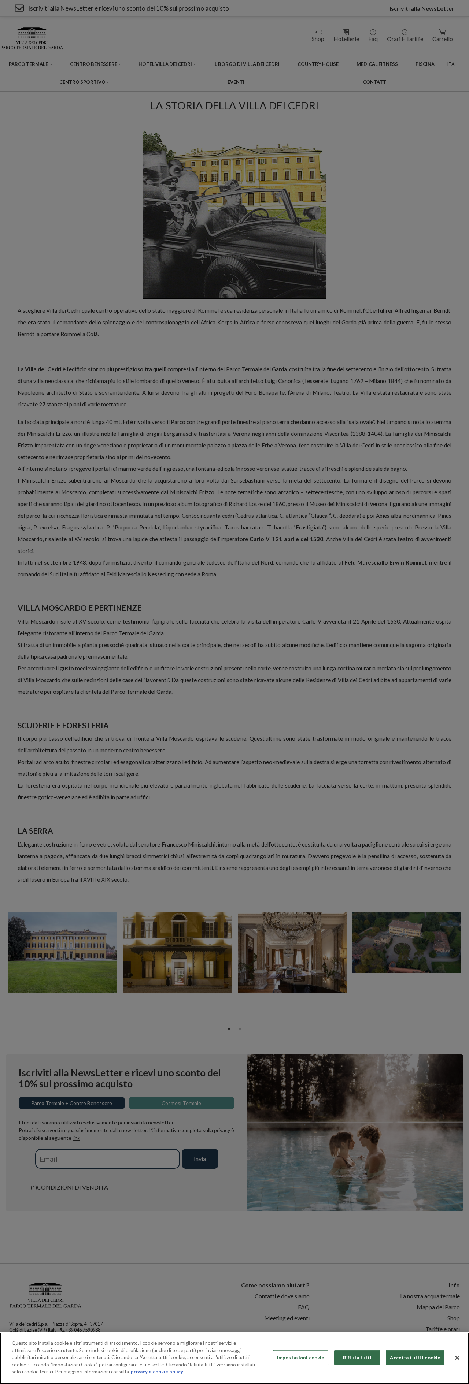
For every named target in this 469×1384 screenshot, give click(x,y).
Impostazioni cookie (300, 1357)
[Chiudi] (457, 1358)
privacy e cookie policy (157, 1371)
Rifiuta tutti (357, 1357)
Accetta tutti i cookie (415, 1357)
